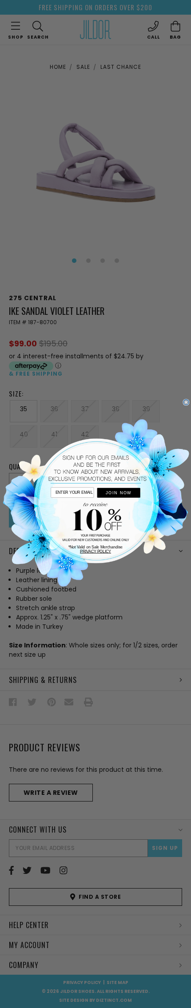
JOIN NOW (118, 493)
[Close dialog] (186, 402)
